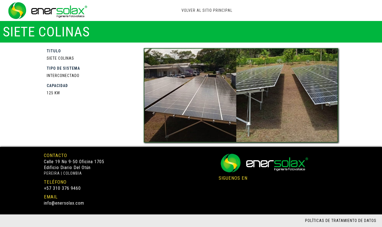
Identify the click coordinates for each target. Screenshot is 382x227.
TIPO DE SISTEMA (63, 68)
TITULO (54, 51)
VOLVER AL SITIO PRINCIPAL (206, 10)
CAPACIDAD (57, 85)
